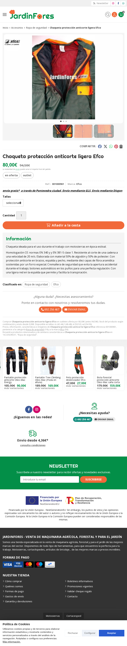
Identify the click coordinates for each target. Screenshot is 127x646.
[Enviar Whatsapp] (123, 3)
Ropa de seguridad (35, 329)
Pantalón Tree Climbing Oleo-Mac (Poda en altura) (48, 380)
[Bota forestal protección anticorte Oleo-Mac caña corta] (110, 360)
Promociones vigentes (80, 586)
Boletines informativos (80, 581)
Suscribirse (93, 479)
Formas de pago (14, 591)
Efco (62, 329)
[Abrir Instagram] (113, 3)
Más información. (12, 641)
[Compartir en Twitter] (105, 146)
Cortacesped (73, 615)
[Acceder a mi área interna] (114, 14)
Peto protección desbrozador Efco (75, 378)
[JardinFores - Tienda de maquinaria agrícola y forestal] (31, 14)
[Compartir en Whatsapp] (111, 146)
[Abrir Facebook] (118, 3)
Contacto (72, 596)
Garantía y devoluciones (18, 601)
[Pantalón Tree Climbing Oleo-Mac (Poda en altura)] (48, 360)
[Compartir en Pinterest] (116, 146)
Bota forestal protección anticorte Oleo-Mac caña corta (108, 380)
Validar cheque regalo (79, 591)
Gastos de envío (14, 596)
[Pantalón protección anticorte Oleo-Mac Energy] (17, 360)
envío (18, 169)
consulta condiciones (32, 445)
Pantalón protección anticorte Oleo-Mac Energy (15, 380)
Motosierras (53, 615)
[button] (61, 121)
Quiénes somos (14, 586)
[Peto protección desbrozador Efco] (79, 360)
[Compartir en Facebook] (100, 146)
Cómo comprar (13, 581)
